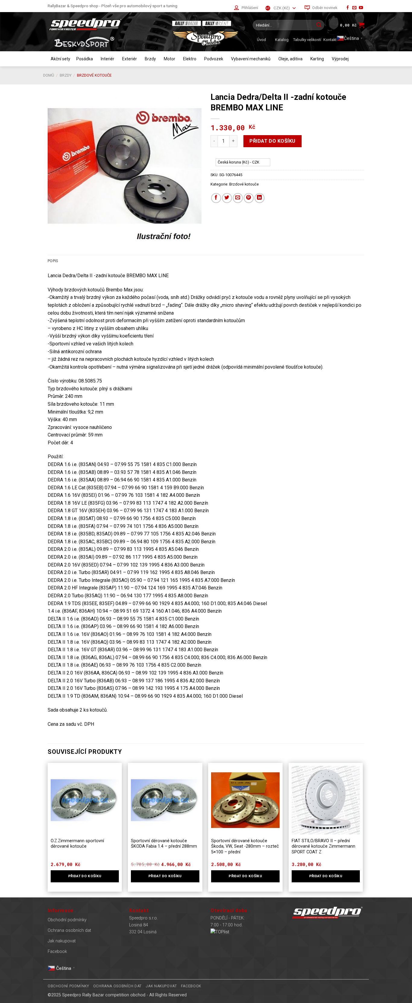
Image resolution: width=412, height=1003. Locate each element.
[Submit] (319, 25)
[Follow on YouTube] (361, 8)
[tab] (53, 261)
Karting (317, 58)
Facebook (57, 951)
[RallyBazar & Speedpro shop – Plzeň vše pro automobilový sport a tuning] (105, 24)
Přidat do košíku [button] (85, 876)
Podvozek (213, 58)
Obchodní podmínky (67, 919)
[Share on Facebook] (216, 198)
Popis (53, 261)
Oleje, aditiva (290, 58)
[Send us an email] (354, 8)
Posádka (84, 58)
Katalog (282, 39)
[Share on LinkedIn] (260, 198)
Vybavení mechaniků (251, 58)
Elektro (189, 58)
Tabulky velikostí (307, 39)
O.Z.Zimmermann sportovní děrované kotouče (77, 843)
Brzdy (150, 58)
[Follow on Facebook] (348, 8)
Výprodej (340, 58)
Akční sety (60, 58)
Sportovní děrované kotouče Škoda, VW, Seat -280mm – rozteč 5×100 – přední (245, 846)
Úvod (261, 39)
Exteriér (129, 58)
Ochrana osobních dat (69, 930)
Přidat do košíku (272, 141)
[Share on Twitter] (227, 198)
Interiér (107, 58)
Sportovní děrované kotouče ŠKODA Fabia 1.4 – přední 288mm (164, 843)
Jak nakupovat (62, 941)
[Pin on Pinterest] (249, 198)
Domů (48, 75)
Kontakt (330, 39)
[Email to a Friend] (238, 198)
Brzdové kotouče (94, 75)
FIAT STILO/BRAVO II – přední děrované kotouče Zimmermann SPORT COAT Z (323, 846)
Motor (169, 58)
